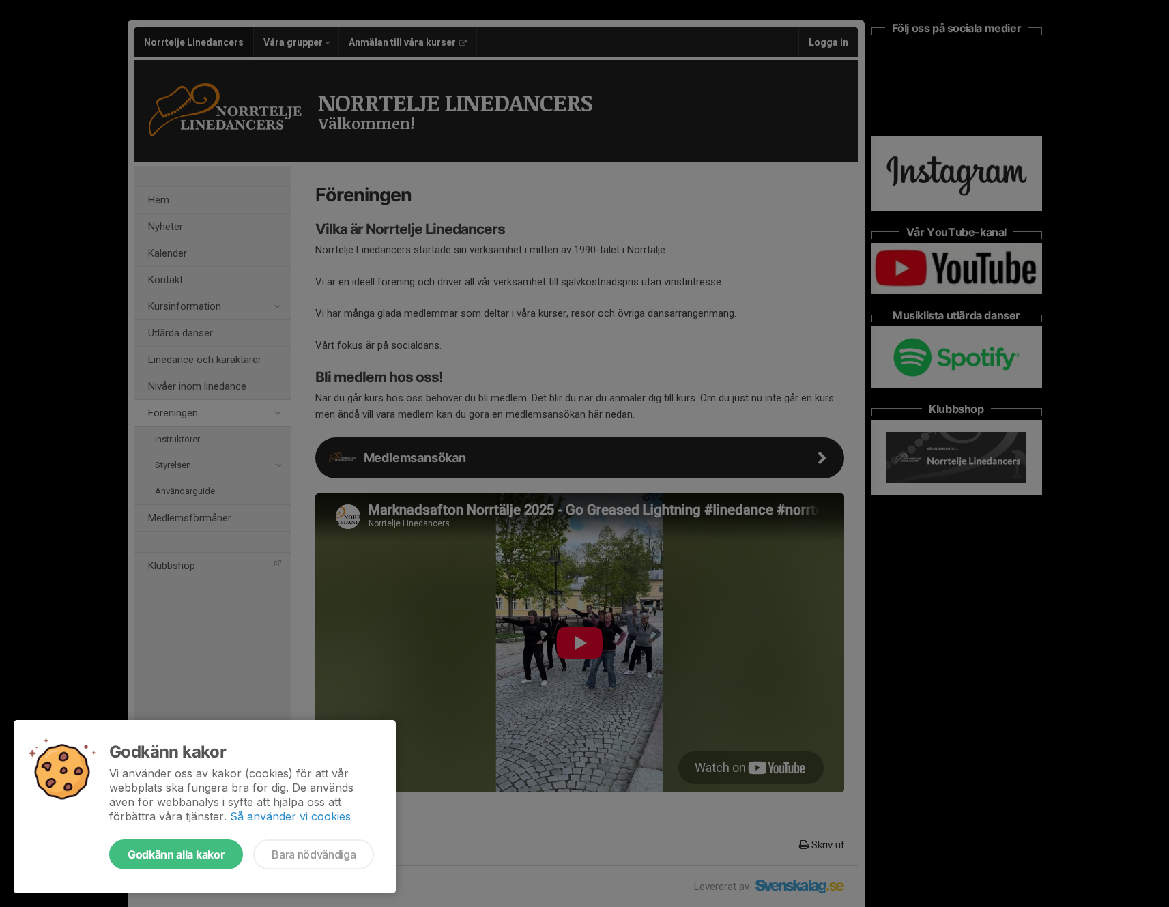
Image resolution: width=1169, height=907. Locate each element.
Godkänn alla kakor (176, 854)
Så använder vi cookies (290, 816)
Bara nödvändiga (314, 854)
